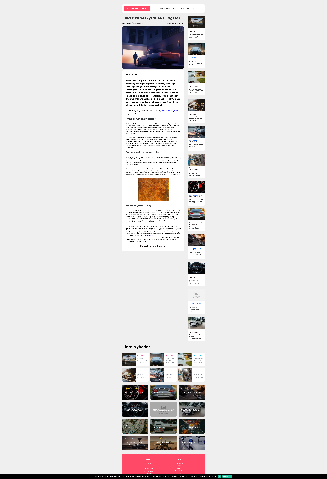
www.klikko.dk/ (150, 473)
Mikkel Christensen (194, 31)
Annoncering (165, 8)
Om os (174, 8)
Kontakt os (190, 8)
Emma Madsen (193, 86)
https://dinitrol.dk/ (147, 235)
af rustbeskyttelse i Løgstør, (169, 110)
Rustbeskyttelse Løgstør (175, 23)
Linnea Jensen (138, 23)
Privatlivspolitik (227, 476)
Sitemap (178, 473)
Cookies (181, 8)
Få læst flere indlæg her (153, 246)
